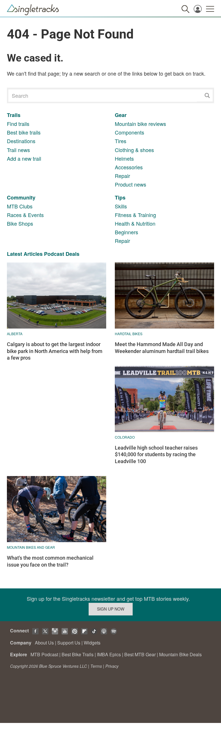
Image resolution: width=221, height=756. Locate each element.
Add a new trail (24, 158)
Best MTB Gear (140, 654)
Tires (120, 141)
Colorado (125, 437)
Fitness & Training (135, 214)
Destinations (21, 141)
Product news (130, 184)
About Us (44, 642)
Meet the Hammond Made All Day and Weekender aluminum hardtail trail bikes (162, 347)
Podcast (54, 254)
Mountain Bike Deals (180, 654)
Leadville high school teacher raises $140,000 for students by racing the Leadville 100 (156, 454)
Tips (120, 197)
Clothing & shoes (134, 149)
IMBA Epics (109, 654)
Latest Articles (25, 254)
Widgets (92, 642)
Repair (122, 175)
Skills (121, 206)
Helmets (124, 158)
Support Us (68, 642)
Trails (13, 115)
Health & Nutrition (135, 223)
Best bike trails (24, 132)
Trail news (18, 149)
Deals (72, 254)
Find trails (18, 123)
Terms (96, 666)
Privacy (112, 666)
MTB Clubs (20, 206)
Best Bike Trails (78, 654)
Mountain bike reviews (140, 123)
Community (21, 197)
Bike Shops (20, 223)
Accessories (129, 167)
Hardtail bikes (128, 333)
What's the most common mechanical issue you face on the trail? (50, 561)
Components (129, 132)
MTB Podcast (44, 654)
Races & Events (25, 214)
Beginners (126, 232)
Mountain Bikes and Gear (31, 547)
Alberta (14, 333)
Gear (121, 115)
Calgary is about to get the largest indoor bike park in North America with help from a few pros (54, 351)
